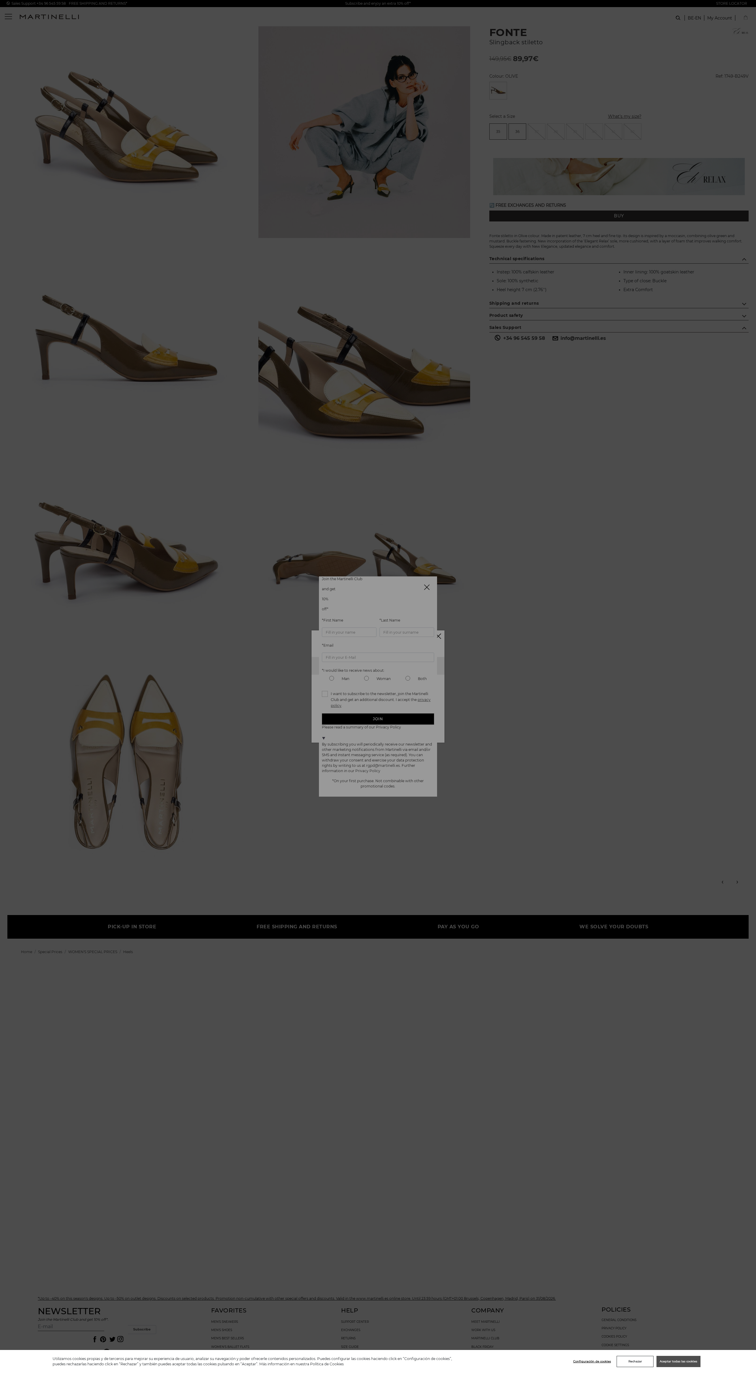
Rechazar (635, 1361)
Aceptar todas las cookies (678, 1361)
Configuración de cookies (592, 1361)
